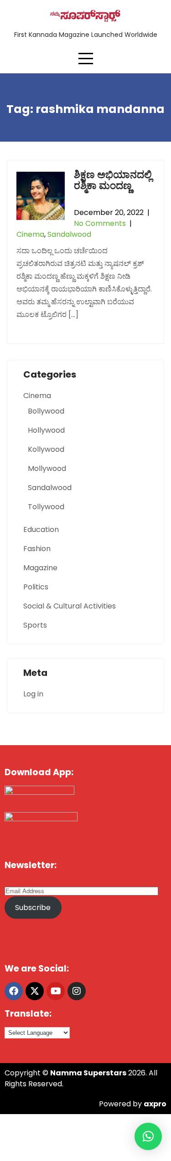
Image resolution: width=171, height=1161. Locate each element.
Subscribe (33, 907)
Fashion (37, 548)
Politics (35, 587)
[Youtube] (56, 991)
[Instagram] (76, 991)
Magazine (40, 568)
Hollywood (46, 430)
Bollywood (46, 411)
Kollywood (46, 449)
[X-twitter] (35, 991)
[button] (148, 1136)
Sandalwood (69, 234)
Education (41, 529)
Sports (35, 625)
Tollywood (46, 506)
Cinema (30, 234)
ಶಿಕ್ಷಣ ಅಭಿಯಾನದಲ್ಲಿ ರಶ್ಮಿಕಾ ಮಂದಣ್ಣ (113, 180)
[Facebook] (14, 991)
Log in (33, 694)
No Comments (100, 223)
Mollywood (47, 468)
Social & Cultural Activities (69, 606)
